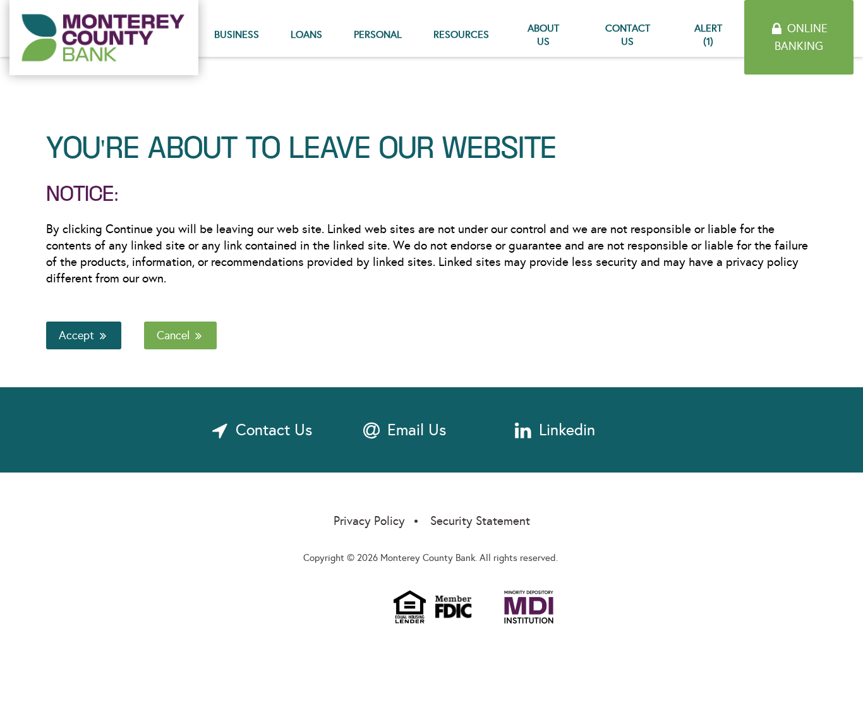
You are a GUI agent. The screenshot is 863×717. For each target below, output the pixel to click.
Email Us (416, 430)
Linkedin (567, 430)
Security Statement (480, 521)
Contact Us (627, 34)
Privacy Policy (369, 521)
